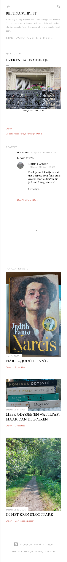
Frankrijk (30, 133)
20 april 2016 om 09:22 (42, 167)
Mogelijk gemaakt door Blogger (36, 544)
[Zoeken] (59, 5)
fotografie (19, 133)
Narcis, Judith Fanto (28, 360)
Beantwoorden (27, 199)
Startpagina (15, 37)
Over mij (34, 37)
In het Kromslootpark (29, 514)
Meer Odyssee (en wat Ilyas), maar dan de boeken (33, 417)
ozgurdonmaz (47, 551)
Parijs (39, 133)
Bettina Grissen (38, 164)
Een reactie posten (24, 520)
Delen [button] (9, 128)
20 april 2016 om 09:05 (43, 152)
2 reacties (20, 367)
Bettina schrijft (21, 13)
